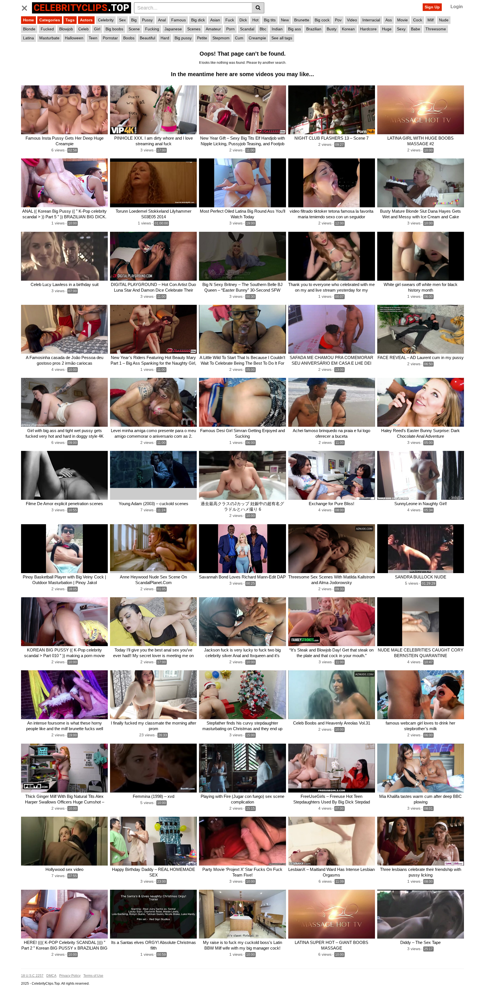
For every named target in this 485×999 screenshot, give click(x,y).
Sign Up (432, 7)
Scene (134, 29)
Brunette (301, 20)
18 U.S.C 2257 (32, 976)
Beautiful (147, 38)
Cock (417, 20)
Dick (243, 20)
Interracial (371, 20)
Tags (70, 20)
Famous (178, 20)
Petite (202, 38)
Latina (28, 38)
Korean (348, 29)
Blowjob (66, 29)
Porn (230, 29)
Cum (239, 38)
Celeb (83, 29)
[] (258, 7)
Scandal (247, 29)
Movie (402, 20)
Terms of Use (93, 976)
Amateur (213, 29)
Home (28, 20)
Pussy (147, 20)
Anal (162, 20)
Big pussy (183, 38)
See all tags (281, 38)
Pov (338, 20)
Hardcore (368, 29)
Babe (415, 29)
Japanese (173, 29)
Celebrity (106, 20)
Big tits (270, 20)
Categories (49, 20)
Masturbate (49, 38)
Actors (86, 20)
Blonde (29, 29)
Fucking (152, 29)
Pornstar (110, 38)
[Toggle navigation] (26, 7)
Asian (215, 20)
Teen (93, 38)
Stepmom (221, 38)
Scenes (193, 29)
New (285, 20)
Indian (277, 29)
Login (456, 6)
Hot (255, 20)
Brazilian (313, 29)
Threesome (435, 29)
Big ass (294, 29)
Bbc (263, 29)
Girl (97, 29)
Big (134, 20)
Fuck (229, 20)
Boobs (128, 38)
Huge (387, 29)
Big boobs (114, 29)
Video (352, 20)
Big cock (322, 20)
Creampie (257, 38)
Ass (388, 20)
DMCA (51, 976)
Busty (332, 29)
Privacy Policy (70, 976)
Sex (122, 20)
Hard (165, 38)
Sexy (401, 29)
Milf (430, 20)
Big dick (198, 20)
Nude (444, 20)
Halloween (74, 38)
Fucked (47, 29)
